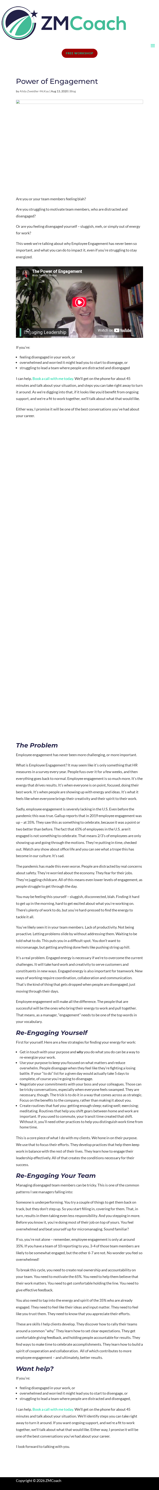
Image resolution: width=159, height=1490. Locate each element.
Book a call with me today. (53, 378)
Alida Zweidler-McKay (34, 91)
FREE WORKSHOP (79, 53)
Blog (73, 91)
